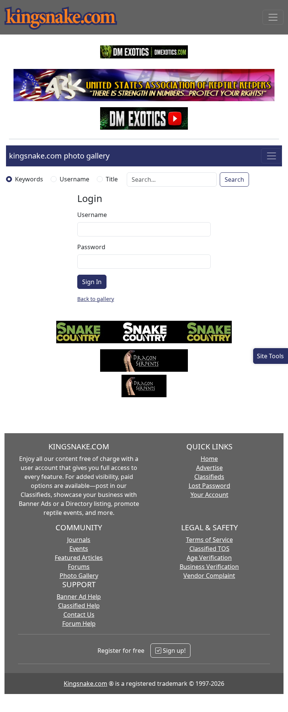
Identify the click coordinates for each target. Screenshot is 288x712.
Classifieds (209, 477)
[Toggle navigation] (273, 17)
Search (234, 179)
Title (112, 179)
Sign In (92, 282)
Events (78, 548)
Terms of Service (209, 539)
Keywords (29, 179)
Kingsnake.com (85, 683)
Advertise (209, 468)
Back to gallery (95, 298)
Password (91, 247)
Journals (78, 539)
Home (209, 459)
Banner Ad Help (79, 596)
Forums (79, 566)
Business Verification (209, 566)
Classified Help (79, 605)
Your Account (209, 495)
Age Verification (209, 557)
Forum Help (79, 623)
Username (74, 179)
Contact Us (78, 614)
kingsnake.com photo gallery (59, 156)
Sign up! (173, 650)
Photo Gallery (79, 575)
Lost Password (209, 486)
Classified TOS (209, 548)
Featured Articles (79, 557)
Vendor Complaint (209, 575)
